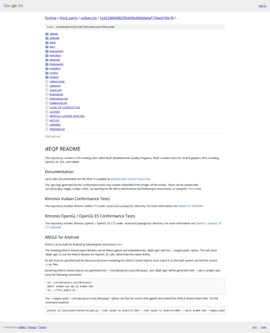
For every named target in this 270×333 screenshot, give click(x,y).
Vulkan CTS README (190, 206)
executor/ (55, 55)
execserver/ (56, 51)
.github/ (54, 34)
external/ (55, 59)
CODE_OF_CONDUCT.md (65, 107)
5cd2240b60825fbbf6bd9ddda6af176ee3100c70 (137, 18)
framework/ (57, 64)
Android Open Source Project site (130, 179)
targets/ (54, 77)
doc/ (52, 46)
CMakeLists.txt (58, 103)
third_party (69, 18)
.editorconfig (57, 81)
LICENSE (55, 112)
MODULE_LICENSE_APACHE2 (67, 116)
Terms (42, 327)
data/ (53, 42)
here (119, 244)
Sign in (262, 6)
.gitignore (55, 85)
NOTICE (54, 120)
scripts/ (54, 73)
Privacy (32, 327)
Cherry (191, 188)
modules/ (55, 68)
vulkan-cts (89, 18)
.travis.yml (55, 90)
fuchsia (50, 18)
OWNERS (55, 124)
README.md (57, 129)
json (263, 327)
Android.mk (56, 94)
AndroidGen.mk (59, 98)
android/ (55, 38)
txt (254, 327)
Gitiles (22, 327)
